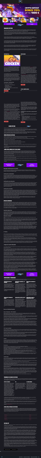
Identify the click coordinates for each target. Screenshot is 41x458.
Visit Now (30, 416)
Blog (21, 2)
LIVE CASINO (35, 20)
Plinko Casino (8, 111)
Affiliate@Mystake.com (9, 404)
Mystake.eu (5, 416)
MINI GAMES (26, 20)
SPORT (9, 20)
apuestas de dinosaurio (24, 74)
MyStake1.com (5, 419)
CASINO (18, 20)
